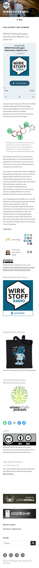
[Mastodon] (25, 238)
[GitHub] (30, 235)
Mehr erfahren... (8, 474)
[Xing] (29, 241)
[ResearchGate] (27, 238)
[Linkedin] (27, 241)
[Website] (30, 252)
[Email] (27, 252)
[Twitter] (25, 235)
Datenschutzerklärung (10, 561)
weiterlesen (7, 229)
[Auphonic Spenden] (30, 244)
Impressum (7, 529)
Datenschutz (16, 529)
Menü (20, 20)
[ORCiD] (27, 235)
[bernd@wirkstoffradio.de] (27, 244)
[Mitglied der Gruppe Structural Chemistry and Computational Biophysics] (24, 241)
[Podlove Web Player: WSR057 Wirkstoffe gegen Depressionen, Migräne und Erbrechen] (19, 71)
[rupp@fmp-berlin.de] (30, 238)
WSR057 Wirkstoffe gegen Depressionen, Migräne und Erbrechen (15, 37)
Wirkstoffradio (16, 11)
